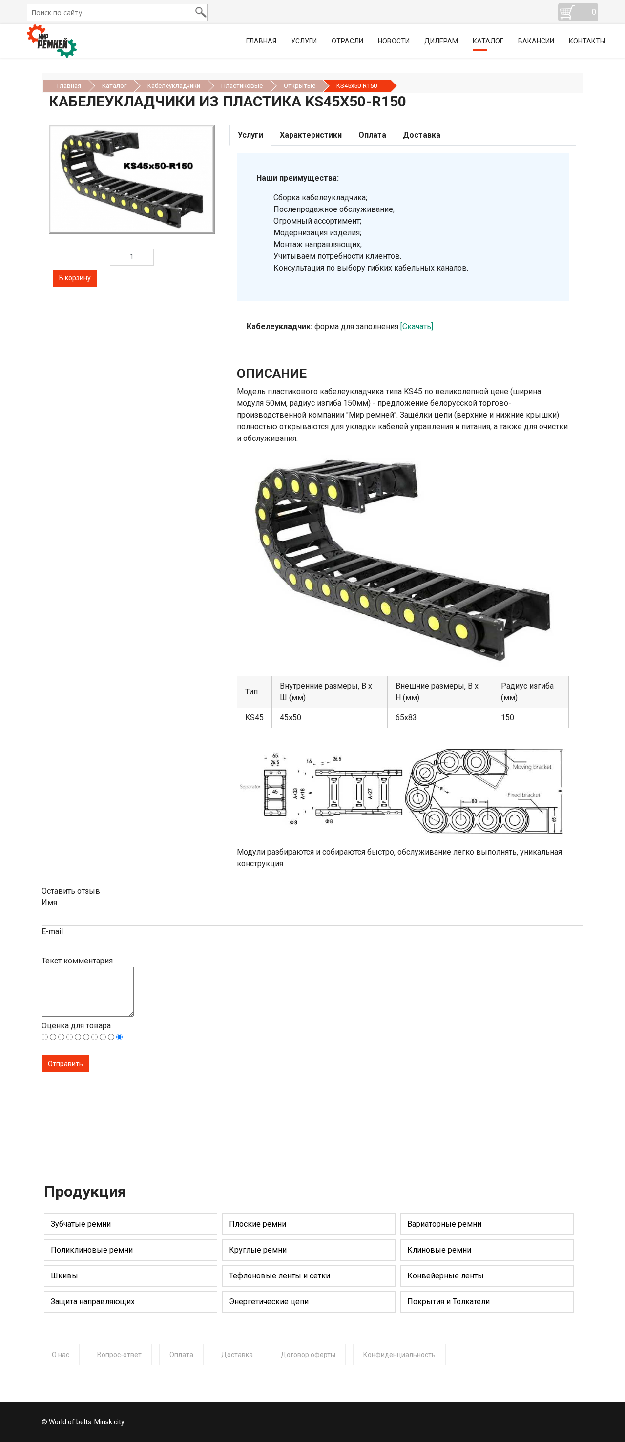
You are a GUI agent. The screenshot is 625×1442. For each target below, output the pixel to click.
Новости (394, 41)
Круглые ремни (258, 1249)
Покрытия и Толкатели (448, 1301)
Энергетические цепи (269, 1301)
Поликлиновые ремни (92, 1249)
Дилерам (441, 41)
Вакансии (536, 41)
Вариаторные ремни (444, 1224)
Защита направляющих (93, 1301)
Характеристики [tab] (311, 135)
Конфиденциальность (399, 1354)
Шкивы (64, 1275)
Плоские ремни (257, 1224)
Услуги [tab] (250, 135)
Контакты (587, 41)
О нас (60, 1354)
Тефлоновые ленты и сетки (279, 1275)
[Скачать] (416, 326)
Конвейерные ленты (445, 1275)
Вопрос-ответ (119, 1354)
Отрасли (347, 41)
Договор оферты (308, 1354)
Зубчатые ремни (81, 1224)
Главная (261, 41)
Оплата (181, 1354)
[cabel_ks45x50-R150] (132, 179)
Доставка (237, 1354)
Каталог (488, 41)
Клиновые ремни (439, 1249)
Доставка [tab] (421, 135)
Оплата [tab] (372, 135)
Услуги (304, 41)
